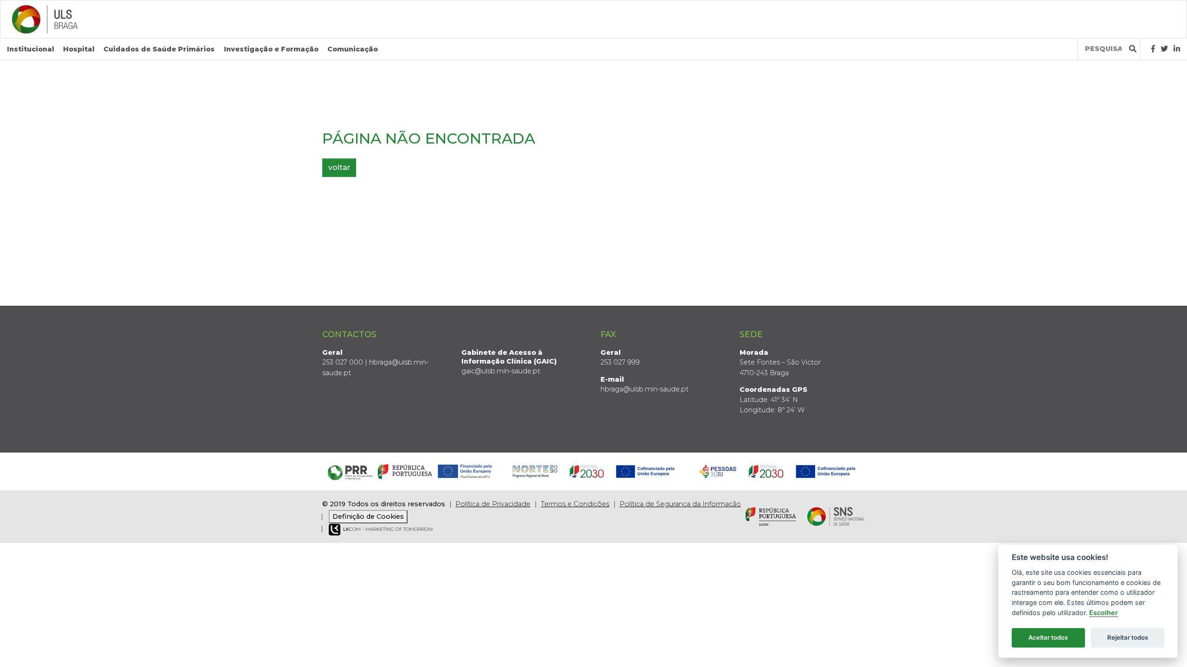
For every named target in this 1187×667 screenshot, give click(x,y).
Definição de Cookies (368, 516)
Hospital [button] (79, 49)
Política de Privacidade (492, 504)
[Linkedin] (1177, 48)
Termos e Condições (575, 504)
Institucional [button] (30, 49)
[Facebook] (1153, 48)
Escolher (1103, 613)
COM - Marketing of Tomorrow (388, 529)
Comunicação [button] (352, 49)
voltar (339, 167)
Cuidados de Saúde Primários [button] (159, 49)
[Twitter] (1164, 48)
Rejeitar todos (1127, 637)
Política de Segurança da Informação (680, 504)
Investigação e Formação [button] (271, 49)
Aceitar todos (1048, 637)
